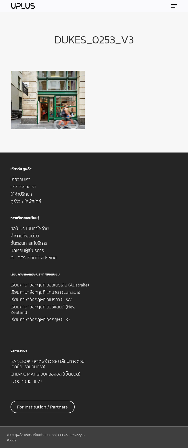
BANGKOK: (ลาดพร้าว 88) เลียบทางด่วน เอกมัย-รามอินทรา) (47, 364)
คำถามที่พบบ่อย (25, 236)
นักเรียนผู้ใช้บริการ (27, 250)
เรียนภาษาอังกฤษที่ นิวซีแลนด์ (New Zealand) (43, 309)
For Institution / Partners (42, 406)
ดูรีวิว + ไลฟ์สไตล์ (26, 201)
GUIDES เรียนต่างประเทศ (34, 258)
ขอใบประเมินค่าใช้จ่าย (30, 228)
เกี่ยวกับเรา (20, 179)
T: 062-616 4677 (26, 381)
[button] (174, 5)
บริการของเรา (23, 187)
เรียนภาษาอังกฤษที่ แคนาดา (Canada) (45, 292)
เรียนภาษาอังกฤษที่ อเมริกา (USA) (41, 299)
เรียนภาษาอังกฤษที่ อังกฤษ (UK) (40, 319)
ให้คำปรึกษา (21, 194)
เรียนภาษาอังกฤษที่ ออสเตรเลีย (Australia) (50, 285)
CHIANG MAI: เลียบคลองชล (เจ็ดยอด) (46, 374)
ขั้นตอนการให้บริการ (29, 243)
